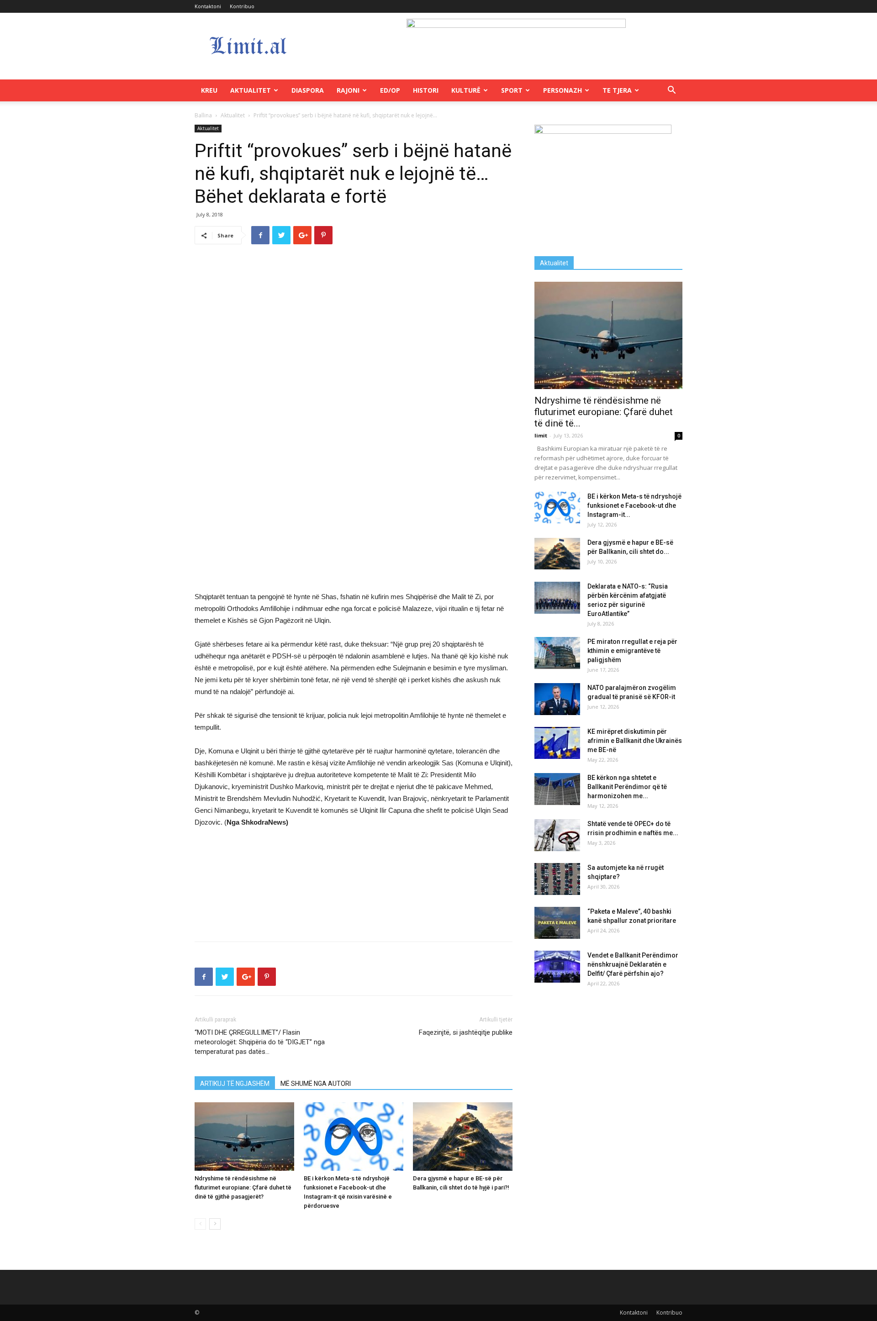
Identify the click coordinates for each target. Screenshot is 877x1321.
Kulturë (466, 90)
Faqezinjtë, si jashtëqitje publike (465, 1032)
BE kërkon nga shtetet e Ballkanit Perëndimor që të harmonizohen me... (627, 787)
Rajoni (348, 90)
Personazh (562, 90)
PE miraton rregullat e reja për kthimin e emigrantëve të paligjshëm (632, 650)
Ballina (203, 115)
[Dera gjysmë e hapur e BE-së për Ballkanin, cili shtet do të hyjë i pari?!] (462, 1136)
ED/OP (390, 90)
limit (540, 435)
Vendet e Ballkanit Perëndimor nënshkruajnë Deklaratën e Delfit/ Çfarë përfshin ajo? (632, 964)
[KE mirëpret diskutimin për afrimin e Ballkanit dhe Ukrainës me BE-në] (557, 743)
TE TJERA (617, 90)
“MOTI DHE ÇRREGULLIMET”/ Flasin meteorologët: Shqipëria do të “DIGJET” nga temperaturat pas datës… (260, 1042)
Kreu (209, 90)
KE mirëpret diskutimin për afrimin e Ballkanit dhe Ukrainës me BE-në (634, 740)
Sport (512, 90)
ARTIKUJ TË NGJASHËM (234, 1083)
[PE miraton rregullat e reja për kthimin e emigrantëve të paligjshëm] (557, 653)
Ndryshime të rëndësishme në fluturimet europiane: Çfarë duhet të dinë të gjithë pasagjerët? (243, 1187)
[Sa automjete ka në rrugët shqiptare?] (557, 879)
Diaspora (307, 90)
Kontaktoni (208, 6)
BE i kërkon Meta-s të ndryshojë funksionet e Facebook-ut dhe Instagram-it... (634, 505)
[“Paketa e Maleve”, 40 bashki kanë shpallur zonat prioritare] (557, 923)
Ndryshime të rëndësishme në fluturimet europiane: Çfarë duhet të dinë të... (603, 412)
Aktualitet (250, 90)
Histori (425, 90)
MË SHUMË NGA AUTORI (315, 1083)
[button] (671, 91)
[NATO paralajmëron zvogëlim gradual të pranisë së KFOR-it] (557, 699)
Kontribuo (242, 6)
